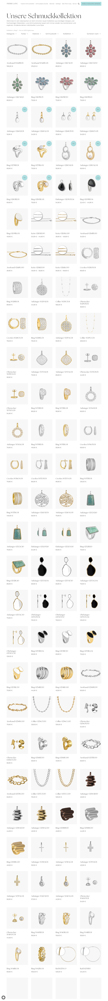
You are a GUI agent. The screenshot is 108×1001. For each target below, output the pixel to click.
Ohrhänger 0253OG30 (11, 652)
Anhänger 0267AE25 (64, 63)
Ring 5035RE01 (37, 444)
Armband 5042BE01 (15, 63)
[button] (3, 997)
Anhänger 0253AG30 (15, 615)
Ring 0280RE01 (13, 199)
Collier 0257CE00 (38, 794)
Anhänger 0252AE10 (88, 512)
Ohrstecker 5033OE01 (89, 372)
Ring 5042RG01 (37, 968)
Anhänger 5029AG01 (64, 338)
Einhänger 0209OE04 (65, 199)
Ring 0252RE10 (86, 546)
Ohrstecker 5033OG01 (11, 409)
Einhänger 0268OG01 (89, 131)
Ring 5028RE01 (13, 301)
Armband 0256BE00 (88, 687)
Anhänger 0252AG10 (15, 546)
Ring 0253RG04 (86, 651)
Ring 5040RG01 (62, 932)
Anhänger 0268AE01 (15, 131)
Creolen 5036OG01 (15, 478)
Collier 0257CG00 (63, 794)
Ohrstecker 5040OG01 (11, 933)
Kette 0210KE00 (38, 233)
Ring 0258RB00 (62, 828)
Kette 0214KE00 (38, 267)
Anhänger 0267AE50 (88, 63)
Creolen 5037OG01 (63, 478)
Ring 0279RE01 (13, 165)
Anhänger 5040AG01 (64, 896)
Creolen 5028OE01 (88, 267)
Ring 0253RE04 (37, 651)
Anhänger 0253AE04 (39, 580)
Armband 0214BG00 (15, 267)
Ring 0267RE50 (62, 97)
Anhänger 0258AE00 (15, 828)
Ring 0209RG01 (13, 233)
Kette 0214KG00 (62, 267)
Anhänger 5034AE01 (88, 408)
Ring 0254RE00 (37, 687)
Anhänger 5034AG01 (15, 444)
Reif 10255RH (85, 968)
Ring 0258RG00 (13, 862)
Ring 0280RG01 (37, 199)
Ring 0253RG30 (13, 687)
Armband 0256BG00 (15, 721)
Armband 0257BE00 (88, 757)
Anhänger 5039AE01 (88, 862)
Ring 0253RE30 (62, 651)
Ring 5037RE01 (86, 478)
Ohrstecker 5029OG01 (11, 373)
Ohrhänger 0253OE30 (60, 616)
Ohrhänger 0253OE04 (36, 616)
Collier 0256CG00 (63, 721)
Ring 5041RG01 (13, 968)
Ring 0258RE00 (86, 828)
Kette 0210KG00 (62, 233)
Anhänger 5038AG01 (64, 862)
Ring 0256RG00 (62, 757)
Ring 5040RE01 (37, 932)
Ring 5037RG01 (13, 512)
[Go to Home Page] (12, 4)
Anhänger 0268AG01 (40, 131)
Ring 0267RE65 (86, 97)
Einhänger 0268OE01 (64, 131)
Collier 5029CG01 (87, 338)
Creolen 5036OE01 (88, 444)
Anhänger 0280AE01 (64, 165)
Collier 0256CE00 (38, 721)
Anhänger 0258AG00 (40, 828)
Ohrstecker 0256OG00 (11, 758)
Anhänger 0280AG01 (89, 165)
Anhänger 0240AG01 (64, 512)
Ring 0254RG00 (62, 687)
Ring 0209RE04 (86, 199)
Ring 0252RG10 (13, 580)
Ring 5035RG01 (62, 444)
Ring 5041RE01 (86, 932)
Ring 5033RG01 (62, 408)
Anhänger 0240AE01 (40, 512)
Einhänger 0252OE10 (40, 546)
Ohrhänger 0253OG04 (85, 616)
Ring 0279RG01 (37, 165)
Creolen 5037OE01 (39, 478)
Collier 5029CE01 (63, 301)
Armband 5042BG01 (39, 63)
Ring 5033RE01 (37, 408)
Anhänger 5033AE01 (39, 372)
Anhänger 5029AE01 (39, 301)
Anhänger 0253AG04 (89, 580)
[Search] (78, 4)
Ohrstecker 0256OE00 (85, 722)
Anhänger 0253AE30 (64, 580)
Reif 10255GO (61, 968)
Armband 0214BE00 (88, 233)
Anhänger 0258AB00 (89, 794)
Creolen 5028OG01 (15, 338)
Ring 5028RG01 (37, 338)
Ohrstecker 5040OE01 (85, 897)
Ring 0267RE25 (37, 97)
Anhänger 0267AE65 (15, 97)
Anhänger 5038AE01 (39, 862)
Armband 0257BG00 (15, 794)
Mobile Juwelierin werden (91, 3)
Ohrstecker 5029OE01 (85, 302)
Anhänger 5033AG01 (64, 372)
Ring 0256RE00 (37, 757)
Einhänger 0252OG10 (64, 546)
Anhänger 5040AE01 (40, 896)
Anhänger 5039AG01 (15, 896)
